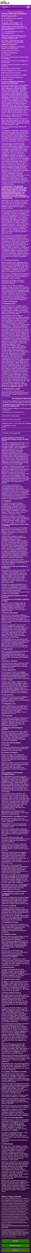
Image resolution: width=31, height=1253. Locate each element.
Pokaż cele (15, 1250)
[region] (15, 1222)
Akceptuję (15, 1241)
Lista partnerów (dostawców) (9, 1236)
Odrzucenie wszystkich (15, 1245)
